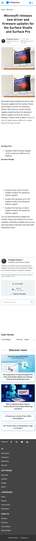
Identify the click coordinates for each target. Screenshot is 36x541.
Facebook (11, 442)
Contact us (24, 538)
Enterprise (5, 457)
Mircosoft (4, 475)
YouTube (22, 442)
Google (3, 483)
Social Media (5, 527)
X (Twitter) (16, 442)
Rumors (4, 501)
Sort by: (19, 339)
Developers (5, 453)
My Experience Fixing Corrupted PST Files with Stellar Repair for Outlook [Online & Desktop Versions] (18, 377)
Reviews (4, 519)
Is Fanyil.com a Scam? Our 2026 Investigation (18, 417)
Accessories (5, 505)
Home (3, 10)
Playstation (5, 509)
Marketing (4, 461)
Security (4, 465)
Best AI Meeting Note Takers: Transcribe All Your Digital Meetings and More (18, 406)
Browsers (4, 523)
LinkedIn (27, 442)
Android (4, 479)
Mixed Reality (6, 531)
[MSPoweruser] (13, 3)
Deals (3, 497)
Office (3, 487)
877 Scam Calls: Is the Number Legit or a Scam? (18, 427)
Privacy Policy (13, 538)
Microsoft (10, 10)
